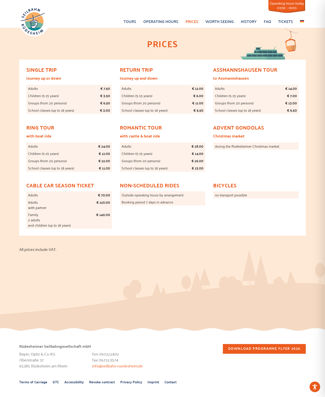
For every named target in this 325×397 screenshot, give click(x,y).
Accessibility (74, 382)
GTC (56, 382)
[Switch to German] (302, 20)
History (249, 21)
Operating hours (160, 21)
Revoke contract (102, 382)
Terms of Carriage (33, 382)
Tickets (285, 21)
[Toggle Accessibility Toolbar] (315, 387)
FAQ (267, 21)
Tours (130, 21)
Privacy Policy (131, 382)
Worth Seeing (219, 21)
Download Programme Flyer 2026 (264, 348)
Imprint (153, 382)
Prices (191, 21)
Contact (170, 382)
